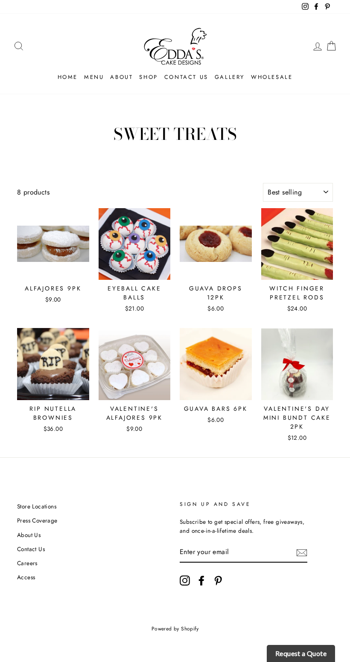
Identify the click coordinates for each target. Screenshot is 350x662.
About (121, 77)
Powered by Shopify (175, 629)
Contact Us (186, 77)
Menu (94, 77)
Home (68, 77)
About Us (29, 535)
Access (26, 577)
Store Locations (36, 506)
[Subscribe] (301, 552)
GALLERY (230, 77)
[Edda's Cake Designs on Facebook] (201, 580)
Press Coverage (37, 520)
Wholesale (271, 77)
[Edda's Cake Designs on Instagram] (185, 580)
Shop (148, 77)
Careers (27, 563)
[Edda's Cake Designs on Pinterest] (218, 580)
